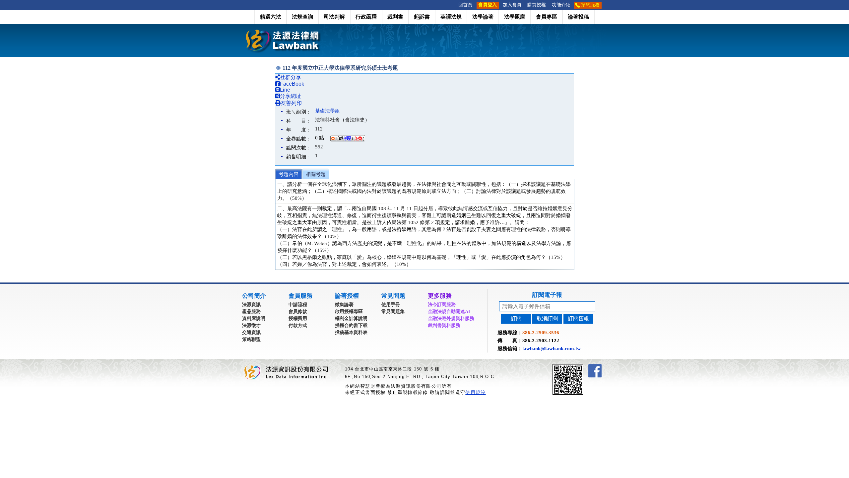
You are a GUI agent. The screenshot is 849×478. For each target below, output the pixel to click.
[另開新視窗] (580, 367)
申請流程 (298, 304)
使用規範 (475, 392)
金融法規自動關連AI (449, 311)
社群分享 (290, 77)
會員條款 (298, 311)
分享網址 (290, 96)
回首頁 (465, 4)
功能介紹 (561, 4)
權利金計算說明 (351, 318)
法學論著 (482, 17)
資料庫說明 (253, 318)
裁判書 (395, 17)
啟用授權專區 (349, 311)
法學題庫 (514, 17)
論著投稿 (578, 17)
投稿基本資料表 (351, 332)
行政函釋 (366, 17)
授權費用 (298, 318)
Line (285, 90)
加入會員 (512, 4)
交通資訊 (251, 332)
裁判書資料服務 (444, 325)
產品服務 (251, 311)
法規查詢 (302, 17)
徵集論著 (344, 304)
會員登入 (487, 4)
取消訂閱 (547, 318)
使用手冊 (390, 304)
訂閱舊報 (578, 318)
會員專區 (546, 17)
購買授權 (536, 4)
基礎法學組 (327, 111)
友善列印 (291, 103)
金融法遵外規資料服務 (451, 318)
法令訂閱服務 (442, 304)
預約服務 (590, 4)
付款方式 (298, 325)
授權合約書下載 (351, 325)
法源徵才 (251, 325)
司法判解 (334, 17)
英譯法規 (451, 17)
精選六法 (270, 17)
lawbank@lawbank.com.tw (551, 348)
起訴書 (422, 17)
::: (453, 4)
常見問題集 (393, 311)
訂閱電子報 (547, 294)
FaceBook (292, 84)
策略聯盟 (251, 339)
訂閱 (516, 318)
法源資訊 (251, 304)
